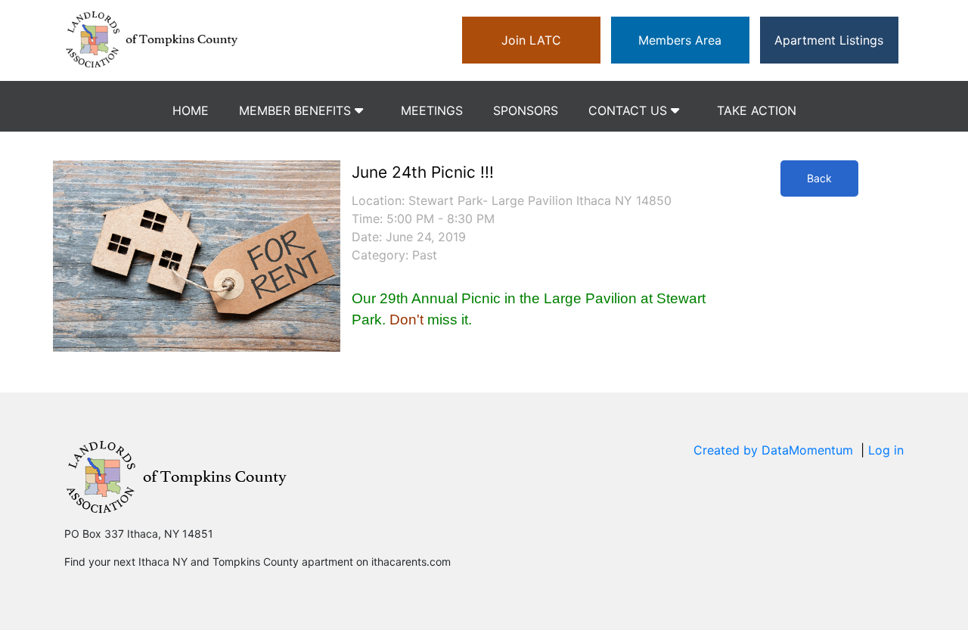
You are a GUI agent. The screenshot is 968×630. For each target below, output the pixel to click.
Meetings (432, 110)
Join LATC (531, 40)
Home (190, 110)
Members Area (679, 40)
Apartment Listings (828, 40)
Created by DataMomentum (775, 450)
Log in (886, 450)
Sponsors (525, 110)
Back (819, 178)
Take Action (756, 110)
